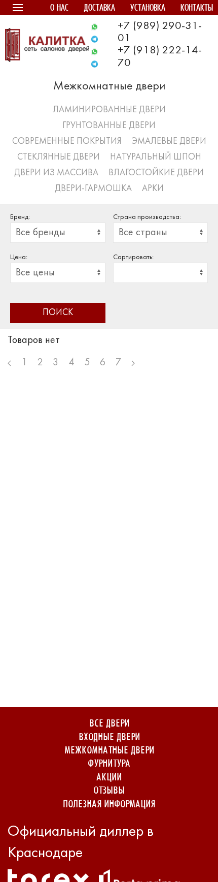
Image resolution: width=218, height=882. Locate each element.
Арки (153, 188)
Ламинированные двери (109, 110)
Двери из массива (56, 173)
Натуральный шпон (155, 157)
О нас (59, 8)
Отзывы (109, 790)
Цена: (18, 257)
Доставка (99, 8)
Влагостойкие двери (156, 173)
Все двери (109, 723)
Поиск (58, 312)
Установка (147, 8)
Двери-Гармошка (93, 188)
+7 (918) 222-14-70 (160, 56)
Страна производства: (147, 217)
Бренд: (20, 217)
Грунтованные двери (109, 125)
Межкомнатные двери (109, 750)
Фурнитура (109, 764)
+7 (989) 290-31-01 (160, 32)
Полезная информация (109, 804)
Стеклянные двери (58, 157)
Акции (109, 777)
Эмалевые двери (169, 141)
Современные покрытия (67, 141)
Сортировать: (133, 257)
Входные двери (109, 737)
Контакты (196, 8)
